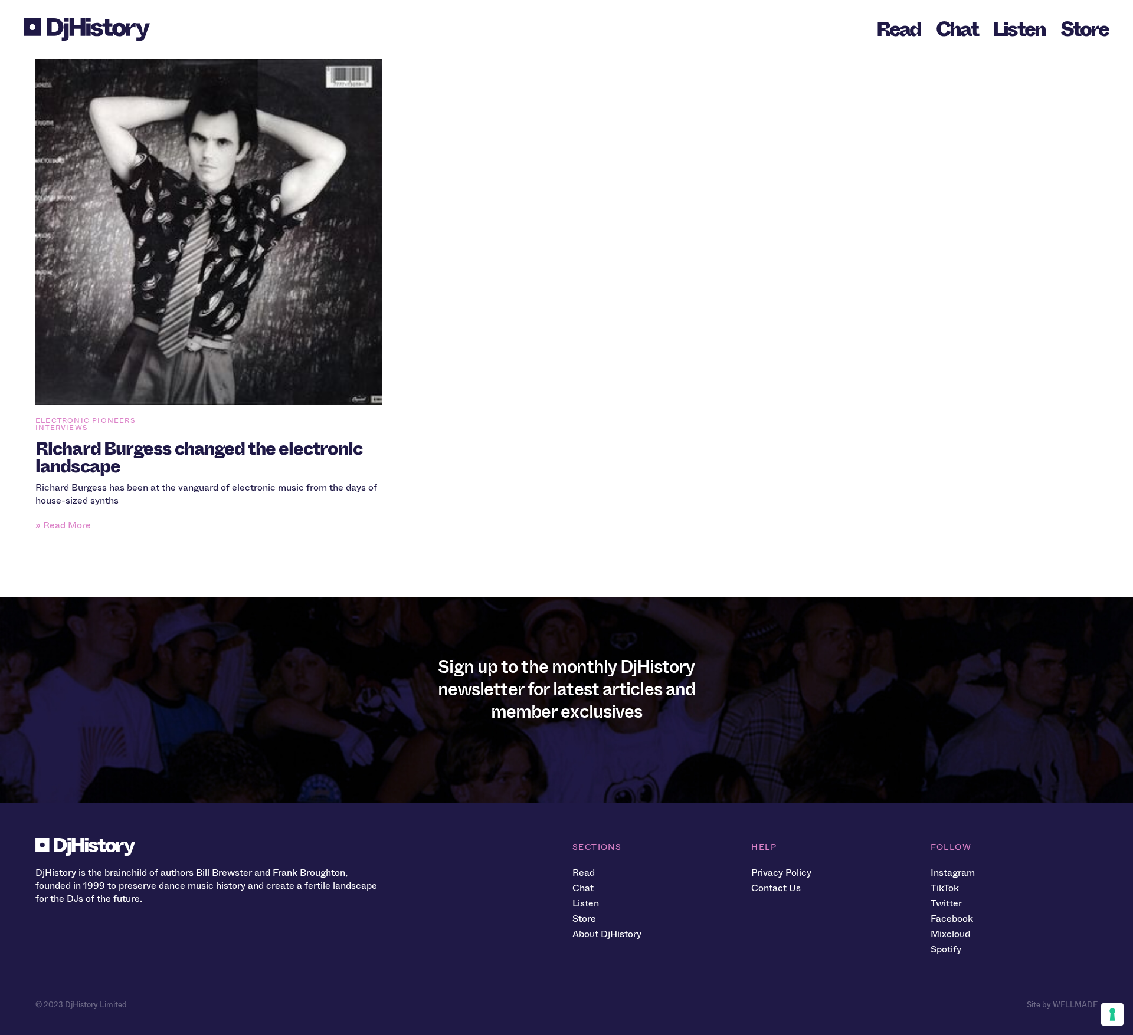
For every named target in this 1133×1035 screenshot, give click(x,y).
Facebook (952, 918)
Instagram (953, 872)
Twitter (946, 903)
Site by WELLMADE (1062, 1004)
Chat (957, 29)
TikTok (945, 888)
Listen (1019, 29)
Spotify (946, 949)
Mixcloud (950, 934)
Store (1084, 29)
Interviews (61, 427)
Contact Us (776, 888)
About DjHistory (606, 934)
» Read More (63, 525)
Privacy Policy (781, 872)
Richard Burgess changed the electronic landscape (198, 457)
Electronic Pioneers (85, 420)
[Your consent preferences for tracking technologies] (1112, 1014)
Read (898, 29)
